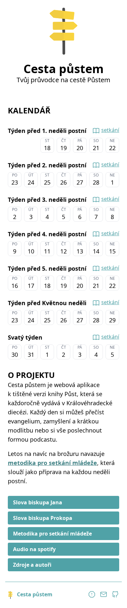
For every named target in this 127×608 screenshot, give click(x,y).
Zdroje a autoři (32, 564)
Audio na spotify (34, 549)
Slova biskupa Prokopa (42, 518)
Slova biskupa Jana (37, 502)
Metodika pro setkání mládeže (52, 533)
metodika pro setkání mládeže (52, 463)
